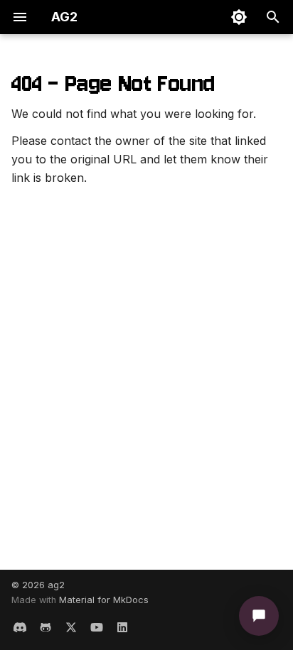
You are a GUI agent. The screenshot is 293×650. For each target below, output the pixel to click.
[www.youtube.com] (96, 627)
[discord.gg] (20, 627)
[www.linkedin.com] (122, 627)
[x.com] (71, 627)
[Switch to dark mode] (239, 17)
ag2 (56, 585)
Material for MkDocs (104, 600)
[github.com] (45, 627)
